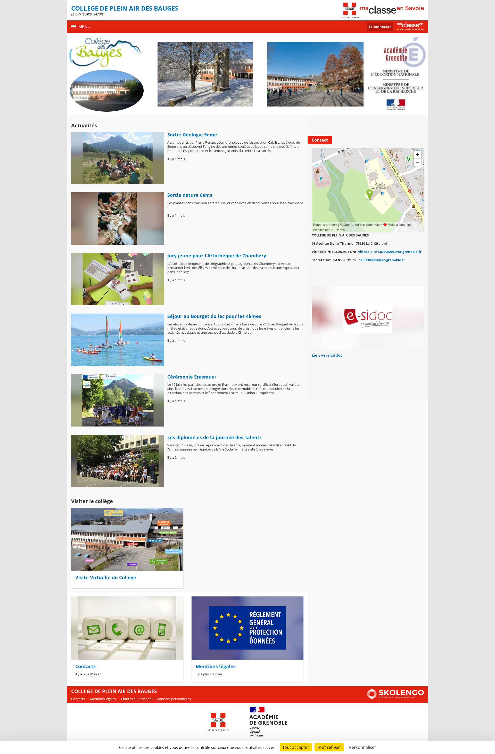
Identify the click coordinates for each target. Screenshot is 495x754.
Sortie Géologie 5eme (192, 135)
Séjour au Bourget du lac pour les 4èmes (214, 316)
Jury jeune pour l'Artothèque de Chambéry (216, 255)
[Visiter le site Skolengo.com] (395, 697)
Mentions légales (216, 666)
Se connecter (380, 26)
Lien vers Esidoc (327, 355)
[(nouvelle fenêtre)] (368, 317)
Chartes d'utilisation (136, 699)
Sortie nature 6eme (190, 195)
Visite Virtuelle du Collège (105, 577)
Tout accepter (295, 747)
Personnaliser (362, 747)
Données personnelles (174, 699)
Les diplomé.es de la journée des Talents (214, 437)
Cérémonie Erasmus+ (192, 377)
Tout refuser (329, 747)
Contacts (85, 666)
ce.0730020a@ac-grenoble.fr (382, 260)
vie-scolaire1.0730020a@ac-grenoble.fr (390, 251)
